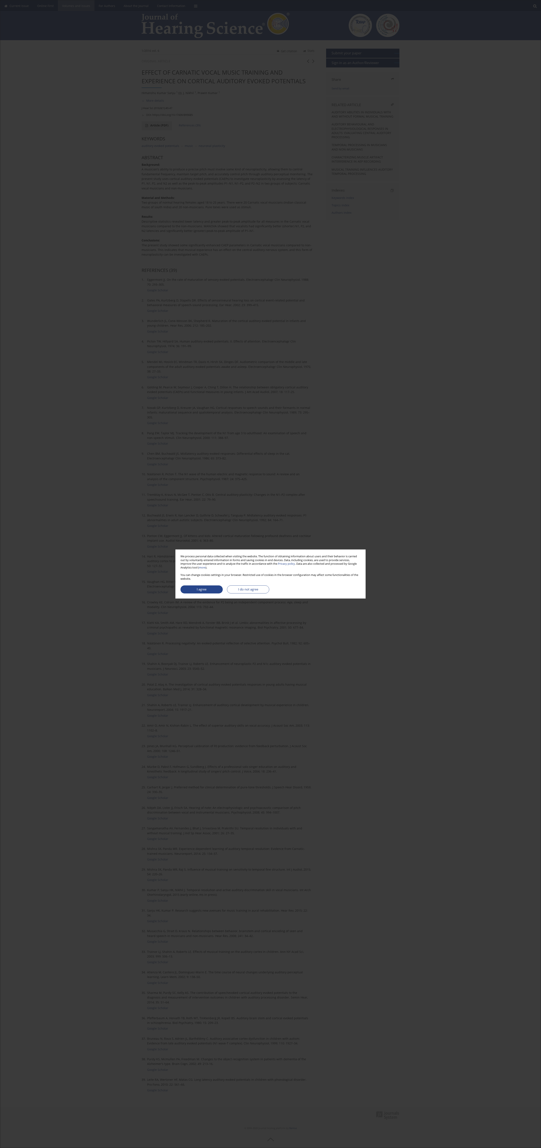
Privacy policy (286, 564)
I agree (201, 589)
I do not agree (248, 589)
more (202, 567)
